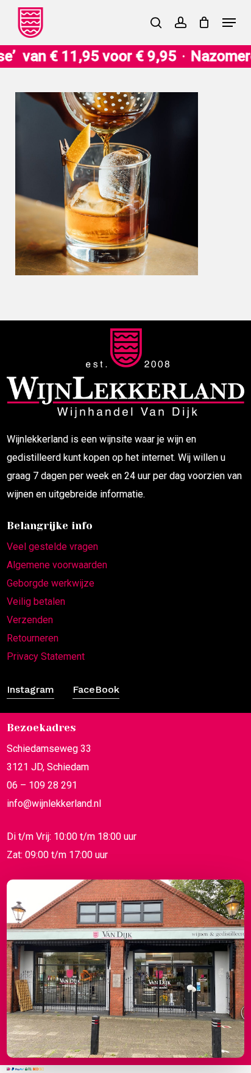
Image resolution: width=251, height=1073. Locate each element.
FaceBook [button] (95, 689)
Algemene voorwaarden (57, 565)
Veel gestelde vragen (52, 546)
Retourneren (32, 638)
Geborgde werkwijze (50, 583)
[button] (229, 22)
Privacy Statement (46, 656)
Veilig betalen (36, 601)
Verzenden (30, 620)
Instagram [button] (30, 689)
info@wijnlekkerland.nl (54, 803)
